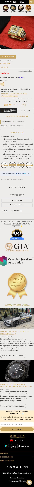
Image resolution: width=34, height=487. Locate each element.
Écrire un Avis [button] (18, 200)
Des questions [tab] (15, 210)
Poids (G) (4, 126)
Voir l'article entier (13, 355)
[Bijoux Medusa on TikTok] (24, 467)
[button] (29, 482)
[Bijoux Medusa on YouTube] (10, 467)
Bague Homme (18, 179)
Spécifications (18, 121)
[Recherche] (27, 2)
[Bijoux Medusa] (17, 2)
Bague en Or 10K (6, 61)
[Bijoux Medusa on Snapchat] (20, 467)
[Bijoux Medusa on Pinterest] (14, 467)
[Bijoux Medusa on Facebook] (7, 467)
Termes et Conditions (17, 478)
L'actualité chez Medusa (17, 305)
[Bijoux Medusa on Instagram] (17, 467)
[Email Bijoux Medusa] (26, 467)
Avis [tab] (3, 210)
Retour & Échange (16, 126)
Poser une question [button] (18, 205)
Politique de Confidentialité (17, 481)
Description (6, 122)
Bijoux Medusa (12, 473)
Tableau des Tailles (25, 71)
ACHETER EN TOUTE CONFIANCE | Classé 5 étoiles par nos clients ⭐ (17, 224)
